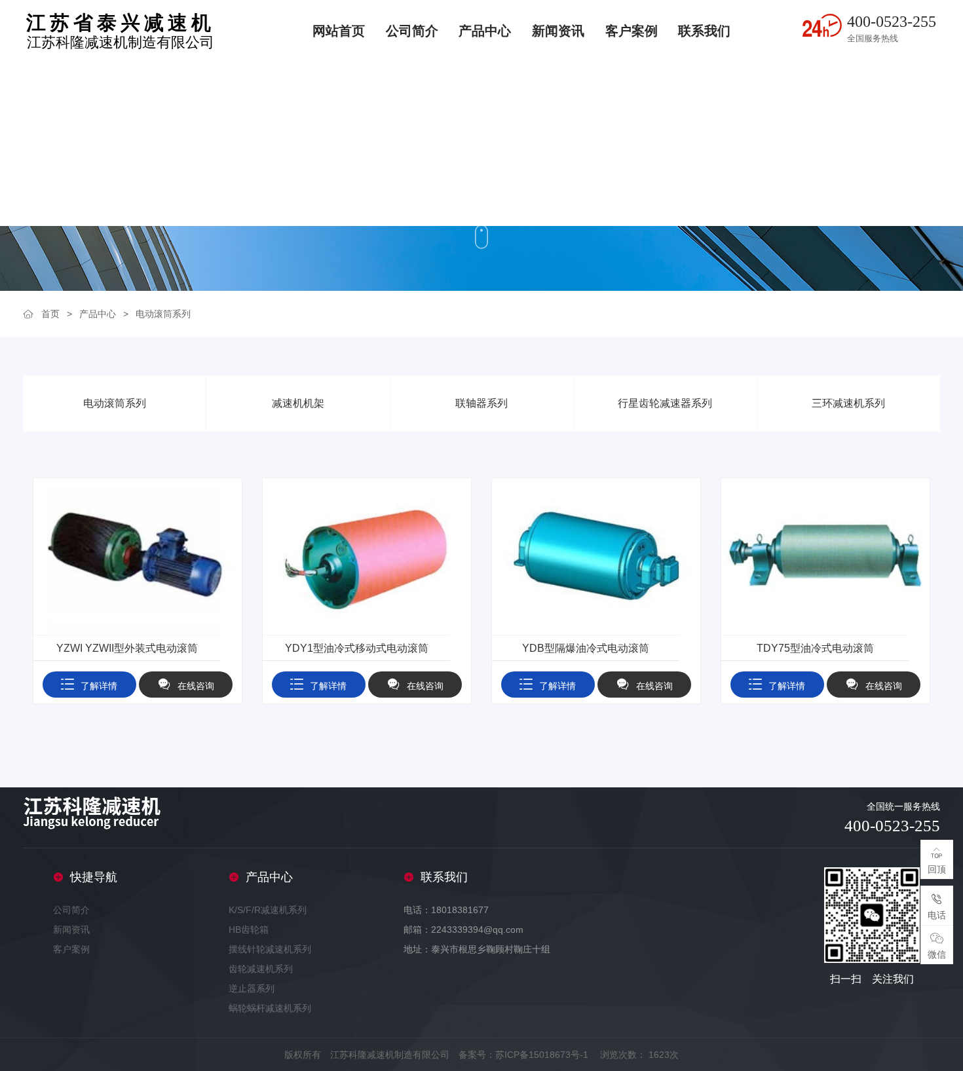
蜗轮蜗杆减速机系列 (270, 1008)
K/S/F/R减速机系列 (268, 910)
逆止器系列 (251, 988)
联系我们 (704, 31)
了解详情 (99, 686)
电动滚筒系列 (163, 314)
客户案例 (631, 31)
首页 (50, 314)
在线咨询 (196, 686)
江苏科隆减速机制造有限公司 (120, 31)
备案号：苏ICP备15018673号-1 (523, 1054)
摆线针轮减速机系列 (270, 949)
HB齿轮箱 (249, 929)
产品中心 (485, 31)
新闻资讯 (558, 31)
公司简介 (412, 31)
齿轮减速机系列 (261, 969)
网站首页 (338, 31)
